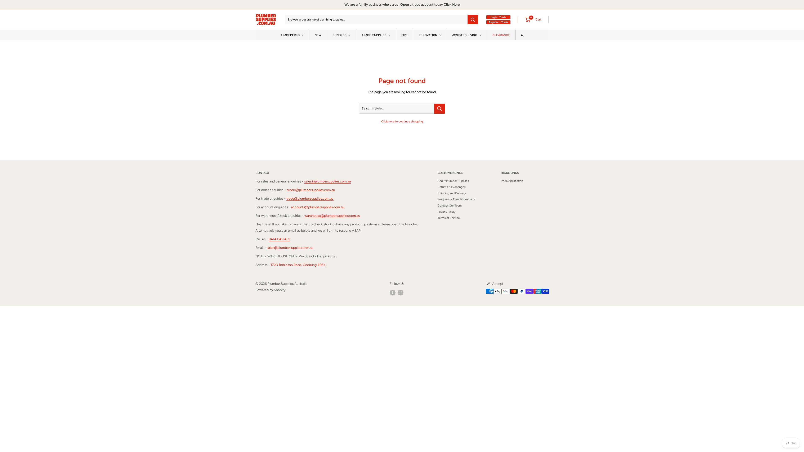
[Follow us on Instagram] (400, 292)
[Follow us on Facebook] (393, 292)
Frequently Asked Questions (456, 199)
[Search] (473, 19)
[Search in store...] (439, 109)
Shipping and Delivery (452, 193)
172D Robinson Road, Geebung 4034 (298, 265)
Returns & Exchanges (452, 187)
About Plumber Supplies (453, 181)
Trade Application (511, 181)
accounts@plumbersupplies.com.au (317, 207)
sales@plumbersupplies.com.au (327, 181)
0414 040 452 (279, 239)
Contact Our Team (450, 205)
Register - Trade (498, 22)
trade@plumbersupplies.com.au (310, 198)
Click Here (452, 4)
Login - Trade (498, 17)
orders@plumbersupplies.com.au (310, 190)
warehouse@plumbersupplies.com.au (332, 216)
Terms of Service (449, 218)
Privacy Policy (446, 212)
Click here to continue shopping (402, 121)
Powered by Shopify (270, 290)
